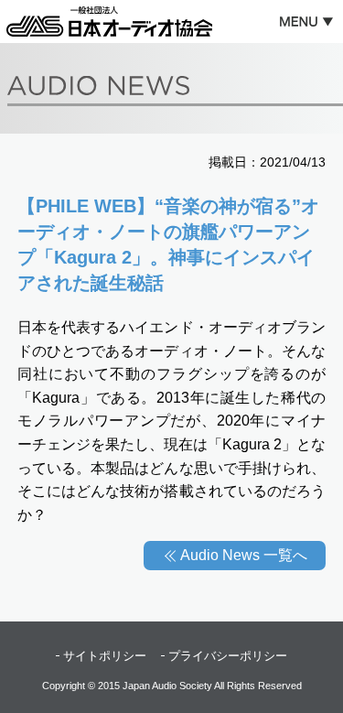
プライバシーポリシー (227, 656)
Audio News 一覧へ (243, 555)
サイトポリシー (104, 656)
